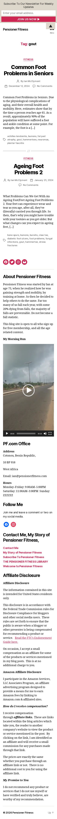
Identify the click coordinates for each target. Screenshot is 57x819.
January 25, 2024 (43, 180)
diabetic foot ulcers (17, 238)
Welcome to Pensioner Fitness (22, 566)
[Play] (7, 433)
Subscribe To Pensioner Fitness (23, 557)
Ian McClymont (32, 81)
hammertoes (29, 139)
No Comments (44, 86)
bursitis (34, 235)
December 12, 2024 (19, 86)
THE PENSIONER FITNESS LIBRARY (25, 561)
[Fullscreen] (50, 433)
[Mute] (45, 433)
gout (19, 139)
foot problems (36, 238)
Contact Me (10, 548)
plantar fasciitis (15, 143)
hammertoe (31, 241)
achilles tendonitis (17, 136)
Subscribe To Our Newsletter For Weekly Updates (29, 5)
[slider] (26, 433)
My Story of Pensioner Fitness (22, 552)
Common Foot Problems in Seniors (28, 70)
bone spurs (13, 235)
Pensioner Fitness (15, 29)
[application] (28, 390)
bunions (32, 136)
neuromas (43, 139)
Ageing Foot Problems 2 (29, 169)
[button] (28, 390)
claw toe (43, 235)
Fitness (28, 59)
